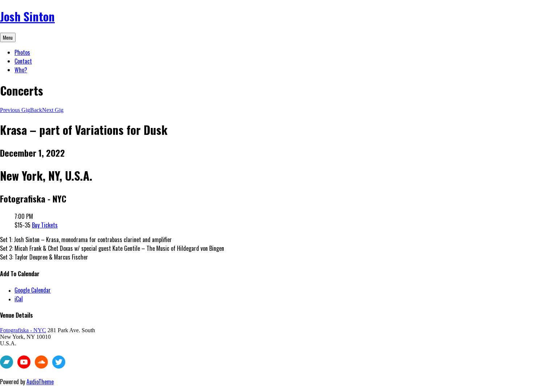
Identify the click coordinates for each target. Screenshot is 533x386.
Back (36, 110)
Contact (23, 61)
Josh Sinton (27, 16)
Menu (8, 37)
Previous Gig (15, 110)
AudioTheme (40, 381)
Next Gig (52, 110)
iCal (19, 298)
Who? (21, 69)
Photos (22, 52)
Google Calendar (33, 290)
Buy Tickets (45, 225)
